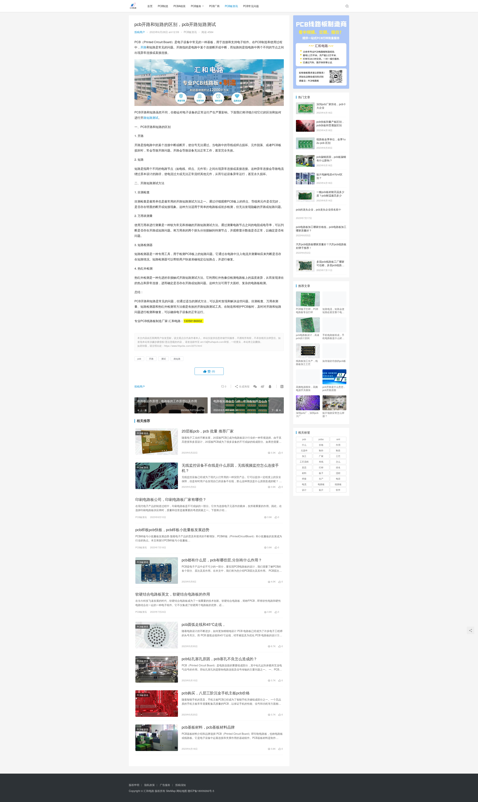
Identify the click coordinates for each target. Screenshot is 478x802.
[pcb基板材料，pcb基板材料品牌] (156, 737)
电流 (304, 484)
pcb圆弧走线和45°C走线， (204, 624)
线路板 (338, 484)
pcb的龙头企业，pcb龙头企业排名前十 (318, 209)
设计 (304, 489)
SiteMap (171, 791)
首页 (150, 6)
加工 (304, 456)
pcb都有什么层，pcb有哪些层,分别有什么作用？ (222, 560)
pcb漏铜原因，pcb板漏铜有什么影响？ (331, 158)
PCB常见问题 (251, 6)
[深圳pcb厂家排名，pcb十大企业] (305, 104)
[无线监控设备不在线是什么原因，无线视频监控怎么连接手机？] (156, 476)
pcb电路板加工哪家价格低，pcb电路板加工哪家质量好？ (321, 228)
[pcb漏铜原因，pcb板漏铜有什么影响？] (305, 157)
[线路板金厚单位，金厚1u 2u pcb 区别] (305, 139)
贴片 (321, 489)
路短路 (147, 117)
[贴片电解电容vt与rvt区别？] (305, 175)
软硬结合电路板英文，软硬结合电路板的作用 (172, 594)
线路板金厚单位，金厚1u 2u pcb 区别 (331, 141)
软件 (338, 489)
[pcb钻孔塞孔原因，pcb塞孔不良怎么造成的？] (156, 669)
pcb (139, 358)
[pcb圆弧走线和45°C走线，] (156, 635)
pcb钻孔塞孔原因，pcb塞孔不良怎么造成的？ (219, 658)
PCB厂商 (214, 6)
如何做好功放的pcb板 (334, 361)
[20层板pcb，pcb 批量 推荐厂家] (156, 441)
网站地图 (181, 791)
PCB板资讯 (231, 6)
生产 (321, 478)
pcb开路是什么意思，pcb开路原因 (334, 388)
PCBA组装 (179, 6)
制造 (338, 450)
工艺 (338, 456)
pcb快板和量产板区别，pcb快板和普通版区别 (330, 123)
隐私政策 (149, 784)
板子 (321, 473)
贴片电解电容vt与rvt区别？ (329, 176)
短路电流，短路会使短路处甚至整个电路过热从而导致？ (333, 310)
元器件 (304, 450)
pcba (321, 439)
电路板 (321, 484)
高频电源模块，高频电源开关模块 (307, 388)
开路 (143, 47)
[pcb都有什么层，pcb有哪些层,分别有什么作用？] (156, 570)
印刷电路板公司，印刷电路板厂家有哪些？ (170, 499)
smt (338, 439)
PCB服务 (196, 6)
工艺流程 (304, 461)
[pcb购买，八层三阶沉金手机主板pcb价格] (156, 703)
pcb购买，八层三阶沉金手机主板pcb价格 (216, 693)
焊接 (304, 478)
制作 (321, 450)
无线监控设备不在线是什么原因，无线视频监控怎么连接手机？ (230, 468)
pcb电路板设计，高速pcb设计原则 (307, 336)
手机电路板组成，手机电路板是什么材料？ (333, 336)
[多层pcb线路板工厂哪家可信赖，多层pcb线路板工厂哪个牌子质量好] (305, 262)
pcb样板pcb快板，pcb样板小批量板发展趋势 (172, 529)
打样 (321, 467)
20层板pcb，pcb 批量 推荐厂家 (208, 431)
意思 (304, 467)
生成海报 (243, 386)
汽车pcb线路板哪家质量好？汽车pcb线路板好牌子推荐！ (321, 246)
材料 (304, 473)
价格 (321, 444)
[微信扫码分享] (255, 386)
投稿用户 (139, 32)
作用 (338, 444)
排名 (338, 467)
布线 (321, 461)
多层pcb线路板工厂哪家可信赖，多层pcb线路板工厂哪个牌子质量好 (330, 265)
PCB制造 (163, 6)
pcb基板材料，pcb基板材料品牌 (208, 727)
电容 (338, 478)
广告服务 (165, 784)
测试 (155, 117)
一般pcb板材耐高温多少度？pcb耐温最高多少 (330, 193)
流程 (338, 473)
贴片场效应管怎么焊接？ (333, 414)
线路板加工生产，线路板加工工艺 (307, 362)
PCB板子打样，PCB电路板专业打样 (307, 310)
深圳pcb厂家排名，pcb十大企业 (331, 106)
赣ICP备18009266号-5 (201, 791)
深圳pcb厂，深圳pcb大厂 (307, 414)
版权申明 (134, 784)
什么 (304, 444)
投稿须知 (180, 784)
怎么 (338, 461)
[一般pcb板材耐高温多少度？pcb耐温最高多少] (305, 192)
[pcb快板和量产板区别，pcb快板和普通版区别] (305, 122)
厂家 (321, 456)
